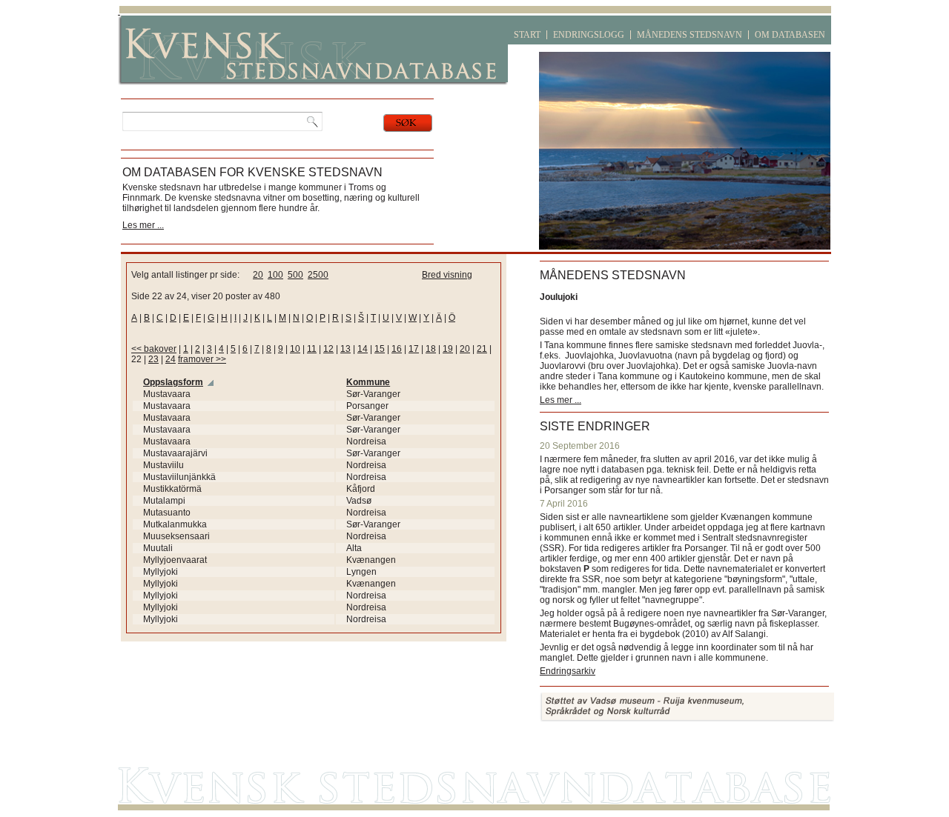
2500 (318, 275)
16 (396, 349)
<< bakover (153, 349)
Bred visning (447, 275)
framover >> (202, 359)
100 (275, 275)
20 (258, 275)
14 (362, 349)
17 (414, 349)
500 (295, 275)
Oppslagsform (173, 382)
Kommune (368, 382)
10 (295, 349)
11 (312, 349)
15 (379, 349)
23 (153, 359)
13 (345, 349)
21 (482, 349)
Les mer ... (143, 225)
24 (170, 359)
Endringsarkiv (567, 671)
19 (448, 349)
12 (328, 349)
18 (431, 349)
